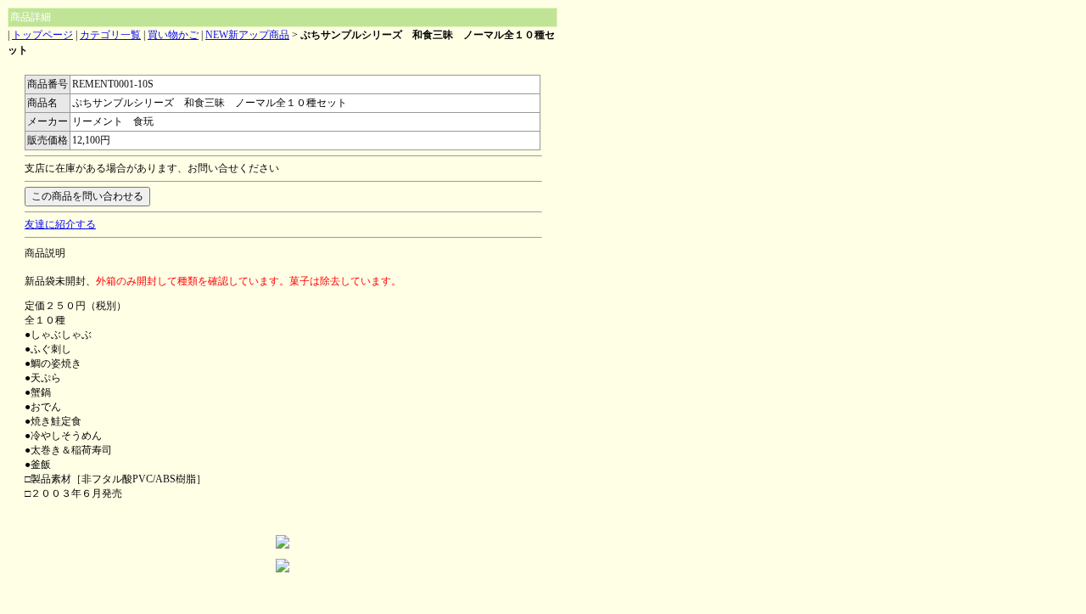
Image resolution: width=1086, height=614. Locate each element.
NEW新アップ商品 (247, 35)
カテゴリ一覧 (110, 35)
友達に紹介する (60, 224)
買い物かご (173, 35)
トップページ (42, 35)
